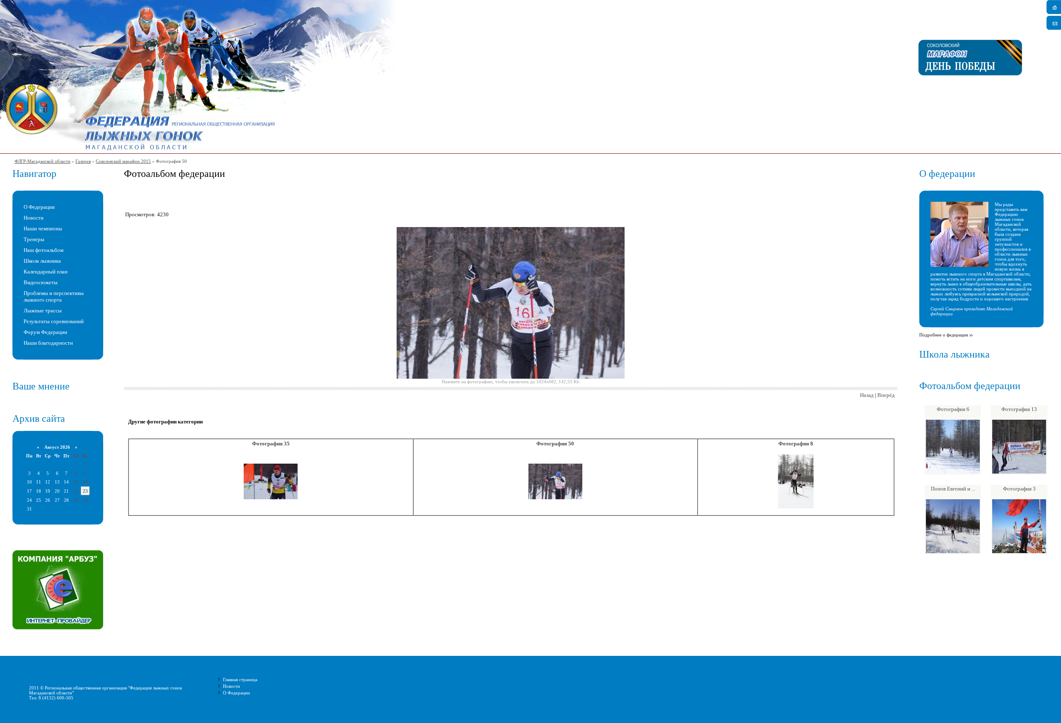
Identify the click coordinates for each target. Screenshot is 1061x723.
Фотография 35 (271, 443)
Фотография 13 (1019, 409)
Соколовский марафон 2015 (123, 161)
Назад (867, 395)
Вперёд (886, 395)
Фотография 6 (953, 409)
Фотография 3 (1019, 489)
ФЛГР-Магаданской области (42, 161)
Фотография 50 (555, 443)
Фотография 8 (795, 443)
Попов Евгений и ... (953, 489)
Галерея (83, 161)
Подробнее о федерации (943, 334)
